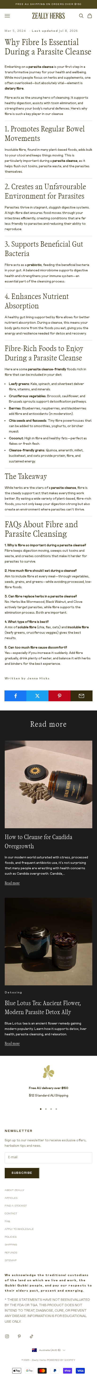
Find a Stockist (16, 1206)
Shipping (11, 1245)
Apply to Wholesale (19, 1229)
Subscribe (22, 1173)
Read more (12, 883)
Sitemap (10, 1260)
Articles (11, 1198)
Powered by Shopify (61, 1360)
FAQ (7, 1221)
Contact (11, 1213)
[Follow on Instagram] (7, 1336)
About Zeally (14, 1190)
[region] (48, 1083)
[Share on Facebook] (15, 696)
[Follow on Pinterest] (19, 1336)
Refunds (11, 1253)
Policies (10, 1237)
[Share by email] (81, 696)
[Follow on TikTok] (31, 1336)
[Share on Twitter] (37, 696)
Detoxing (13, 992)
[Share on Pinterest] (59, 696)
